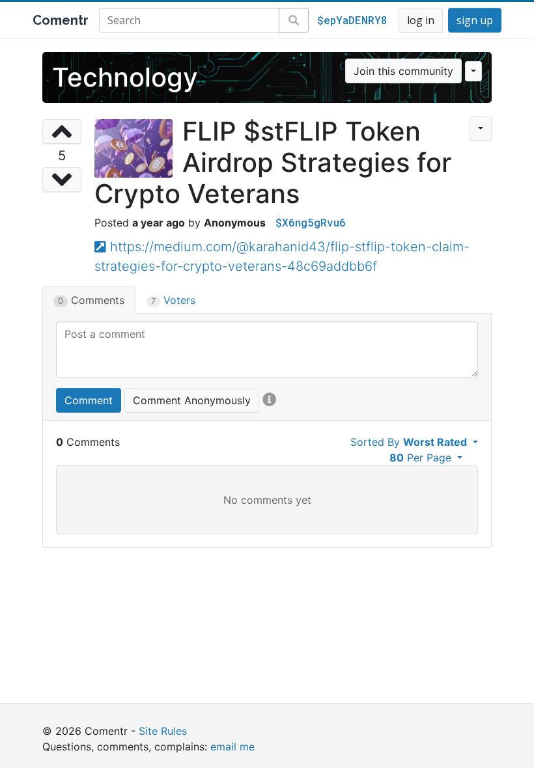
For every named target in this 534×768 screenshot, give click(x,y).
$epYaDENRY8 (352, 20)
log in (420, 20)
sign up (475, 20)
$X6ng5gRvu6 (310, 222)
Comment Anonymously (192, 400)
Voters (173, 300)
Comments (91, 300)
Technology (125, 77)
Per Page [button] (422, 457)
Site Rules (163, 730)
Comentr (61, 20)
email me (232, 746)
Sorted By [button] (408, 441)
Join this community (403, 70)
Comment (88, 400)
